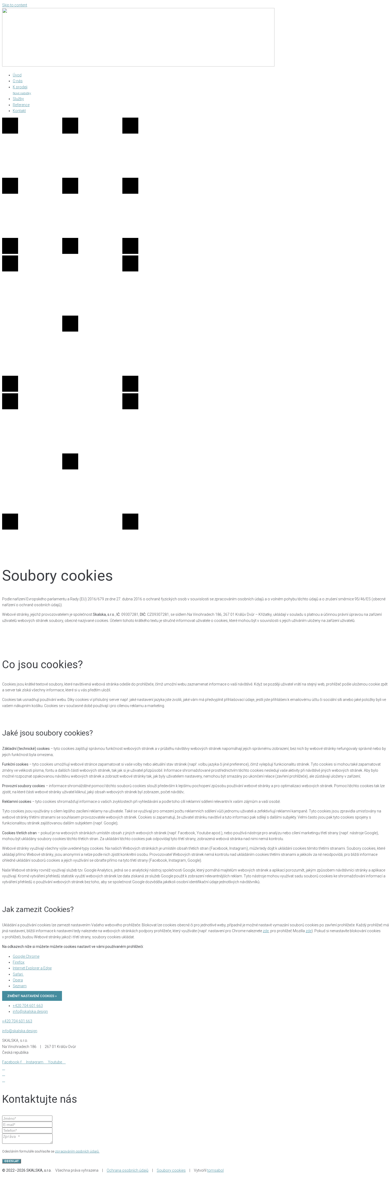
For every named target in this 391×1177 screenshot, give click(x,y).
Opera (18, 980)
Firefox (18, 962)
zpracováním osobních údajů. (77, 1151)
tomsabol (215, 1170)
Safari (18, 974)
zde (266, 931)
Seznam (20, 986)
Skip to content (14, 5)
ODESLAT (11, 1161)
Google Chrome (26, 956)
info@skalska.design (19, 1031)
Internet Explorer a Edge (32, 968)
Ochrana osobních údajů (127, 1170)
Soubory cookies (171, 1170)
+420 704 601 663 (17, 1021)
